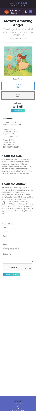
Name (5, 228)
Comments (7, 254)
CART (21, 5)
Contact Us (18, 408)
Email (5, 236)
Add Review (8, 223)
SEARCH (13, 5)
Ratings (5, 244)
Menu (31, 11)
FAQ (18, 406)
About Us (18, 404)
